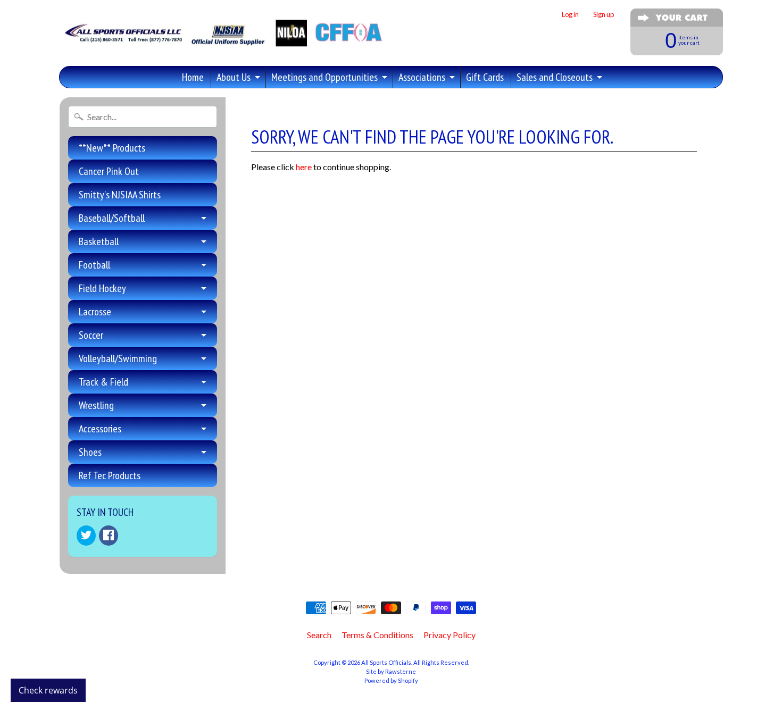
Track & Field (103, 382)
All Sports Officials (386, 662)
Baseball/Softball (112, 218)
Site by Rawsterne (391, 671)
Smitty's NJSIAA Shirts (120, 195)
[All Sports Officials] (222, 40)
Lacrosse (95, 312)
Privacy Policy (449, 635)
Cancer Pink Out (109, 171)
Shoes (90, 452)
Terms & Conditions (377, 635)
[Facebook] (108, 535)
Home (193, 77)
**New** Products (112, 148)
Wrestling (96, 405)
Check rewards (48, 690)
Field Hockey (102, 288)
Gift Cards (485, 77)
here (304, 167)
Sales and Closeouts (555, 77)
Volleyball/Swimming (118, 358)
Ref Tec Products (109, 475)
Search (319, 635)
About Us (234, 77)
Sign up (603, 14)
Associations (421, 77)
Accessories (100, 429)
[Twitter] (86, 535)
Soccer (91, 335)
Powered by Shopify (391, 680)
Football (94, 265)
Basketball (99, 241)
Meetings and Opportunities (324, 77)
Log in (570, 14)
